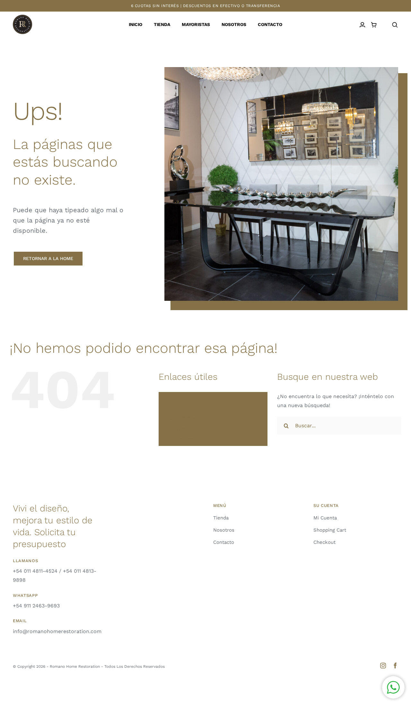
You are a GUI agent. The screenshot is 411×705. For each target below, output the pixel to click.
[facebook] (395, 665)
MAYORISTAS (183, 418)
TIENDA (178, 408)
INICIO (176, 397)
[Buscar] (395, 24)
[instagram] (383, 665)
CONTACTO (181, 440)
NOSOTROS (182, 429)
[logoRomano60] (22, 17)
